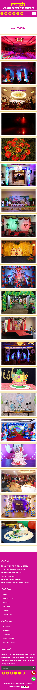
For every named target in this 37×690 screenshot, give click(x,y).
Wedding (6, 630)
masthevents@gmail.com (12, 579)
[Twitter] (6, 13)
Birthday (6, 626)
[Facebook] (2, 13)
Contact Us (7, 614)
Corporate (7, 634)
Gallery (6, 610)
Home (5, 594)
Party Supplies (9, 638)
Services (6, 606)
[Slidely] (14, 13)
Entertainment (9, 642)
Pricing (6, 602)
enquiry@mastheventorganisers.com (16, 582)
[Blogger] (22, 13)
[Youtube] (10, 13)
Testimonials (8, 598)
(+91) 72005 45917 (9, 576)
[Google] (18, 13)
